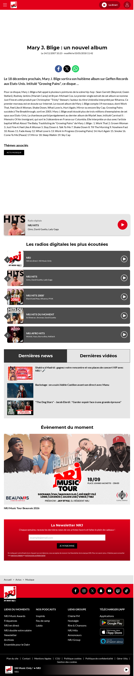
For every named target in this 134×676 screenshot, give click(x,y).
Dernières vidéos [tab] (98, 355)
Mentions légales (42, 658)
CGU (57, 658)
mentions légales (17, 555)
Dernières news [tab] (35, 355)
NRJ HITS (33, 225)
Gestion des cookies (67, 662)
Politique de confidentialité (99, 658)
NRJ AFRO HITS (35, 333)
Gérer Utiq (122, 658)
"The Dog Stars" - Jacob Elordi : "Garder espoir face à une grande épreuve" (78, 402)
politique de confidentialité (35, 555)
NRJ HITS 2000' (35, 295)
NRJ (28, 257)
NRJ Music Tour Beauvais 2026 (21, 508)
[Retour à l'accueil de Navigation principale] (14, 5)
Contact (26, 658)
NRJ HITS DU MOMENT (40, 314)
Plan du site (12, 658)
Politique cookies (73, 658)
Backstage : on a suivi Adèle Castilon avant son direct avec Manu (72, 384)
